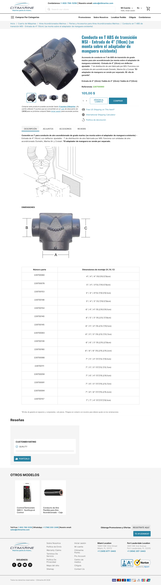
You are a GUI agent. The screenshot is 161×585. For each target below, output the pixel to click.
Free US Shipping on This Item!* (100, 109)
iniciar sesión (56, 111)
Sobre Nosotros (101, 17)
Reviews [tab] (82, 129)
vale (62, 109)
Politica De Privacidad (51, 560)
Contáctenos (145, 17)
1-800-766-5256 (69, 3)
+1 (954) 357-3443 (136, 551)
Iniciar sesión (80, 543)
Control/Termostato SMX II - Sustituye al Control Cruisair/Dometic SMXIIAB (26, 510)
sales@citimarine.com (103, 3)
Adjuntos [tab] (48, 129)
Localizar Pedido (118, 17)
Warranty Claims (54, 550)
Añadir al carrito (99, 101)
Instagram (30, 565)
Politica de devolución (96, 120)
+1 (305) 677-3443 (106, 551)
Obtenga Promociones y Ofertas (116, 527)
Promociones (84, 17)
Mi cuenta (78, 546)
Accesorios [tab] (65, 129)
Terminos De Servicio (52, 555)
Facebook (14, 565)
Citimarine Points (78, 551)
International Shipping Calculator (100, 114)
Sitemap (50, 569)
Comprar (118, 101)
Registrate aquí (141, 527)
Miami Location (104, 543)
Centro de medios (78, 560)
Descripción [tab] (30, 129)
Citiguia (132, 17)
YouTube (25, 565)
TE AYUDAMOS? (142, 534)
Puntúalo (22, 459)
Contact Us (79, 569)
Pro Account (79, 556)
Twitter (19, 565)
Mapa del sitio (53, 565)
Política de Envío (54, 546)
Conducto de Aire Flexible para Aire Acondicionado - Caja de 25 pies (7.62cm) (53, 510)
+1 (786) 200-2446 (50, 527)
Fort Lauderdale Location (138, 543)
